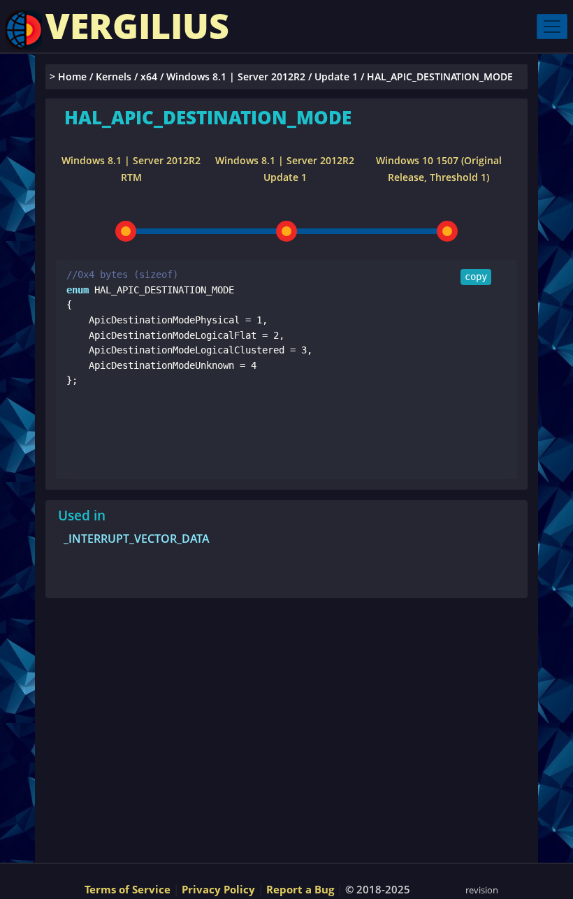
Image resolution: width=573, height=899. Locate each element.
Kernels (113, 76)
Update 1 (336, 76)
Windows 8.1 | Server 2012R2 (235, 76)
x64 (148, 76)
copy (476, 276)
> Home (68, 76)
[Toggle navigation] (552, 26)
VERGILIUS (137, 26)
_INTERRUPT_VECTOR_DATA (137, 538)
